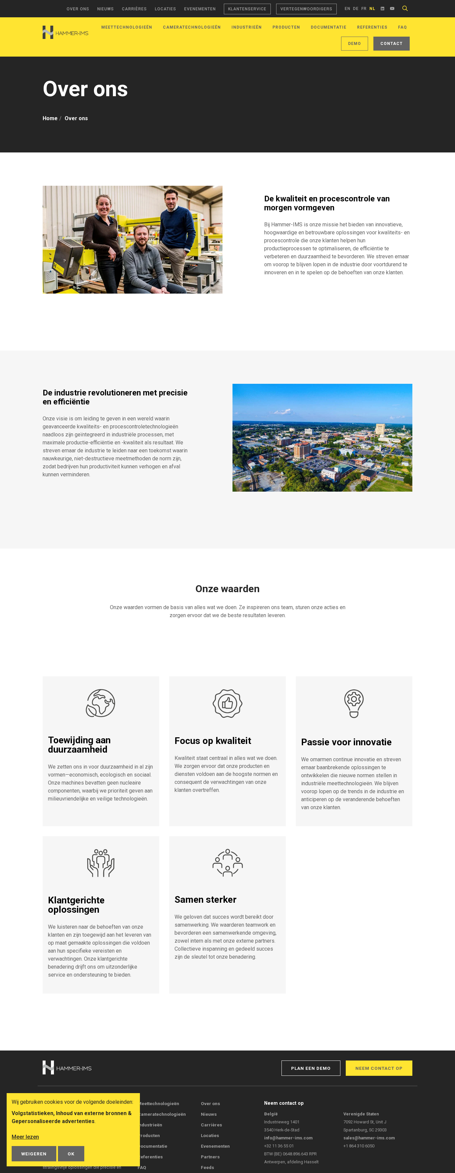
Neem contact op (379, 1068)
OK (71, 1153)
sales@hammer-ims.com (369, 1137)
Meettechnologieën (126, 27)
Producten (286, 27)
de (356, 8)
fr (364, 8)
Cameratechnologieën (192, 27)
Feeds (207, 1167)
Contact (391, 43)
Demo (354, 43)
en (347, 8)
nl (372, 8)
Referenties (372, 27)
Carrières (134, 9)
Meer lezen (25, 1137)
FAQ (402, 27)
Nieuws (105, 9)
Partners (210, 1156)
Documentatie (328, 27)
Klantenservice (247, 9)
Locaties (165, 9)
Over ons (78, 9)
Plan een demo (311, 1068)
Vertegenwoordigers (306, 9)
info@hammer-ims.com (288, 1137)
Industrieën (246, 27)
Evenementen (200, 9)
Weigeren (34, 1153)
